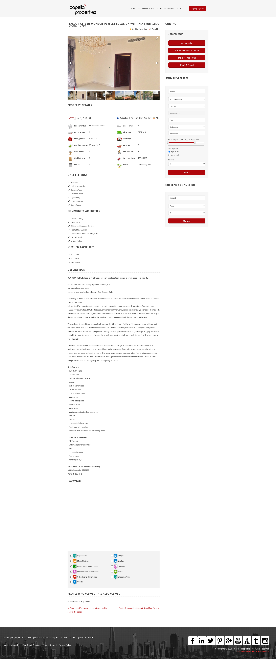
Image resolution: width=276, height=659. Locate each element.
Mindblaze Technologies (258, 652)
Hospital (121, 555)
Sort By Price (173, 148)
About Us (15, 645)
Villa (158, 118)
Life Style (159, 9)
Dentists (121, 561)
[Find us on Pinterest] (219, 638)
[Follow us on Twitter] (210, 638)
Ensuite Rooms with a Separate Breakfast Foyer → (139, 608)
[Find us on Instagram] (265, 638)
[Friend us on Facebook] (192, 638)
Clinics (80, 581)
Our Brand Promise (31, 645)
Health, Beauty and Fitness (87, 566)
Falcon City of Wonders (141, 118)
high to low (175, 151)
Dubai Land (125, 118)
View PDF (156, 29)
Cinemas (121, 566)
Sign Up (201, 8)
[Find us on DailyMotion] (247, 638)
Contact (171, 9)
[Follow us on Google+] (229, 638)
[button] (157, 38)
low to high (175, 155)
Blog (179, 9)
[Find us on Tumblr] (256, 638)
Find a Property (144, 9)
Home (133, 9)
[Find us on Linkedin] (201, 638)
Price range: (173, 139)
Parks (120, 571)
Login (193, 8)
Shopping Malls (124, 577)
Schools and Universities (87, 577)
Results (171, 159)
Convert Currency (72, 118)
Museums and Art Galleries (87, 571)
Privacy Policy (65, 645)
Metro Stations (83, 561)
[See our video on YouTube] (238, 638)
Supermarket (82, 555)
